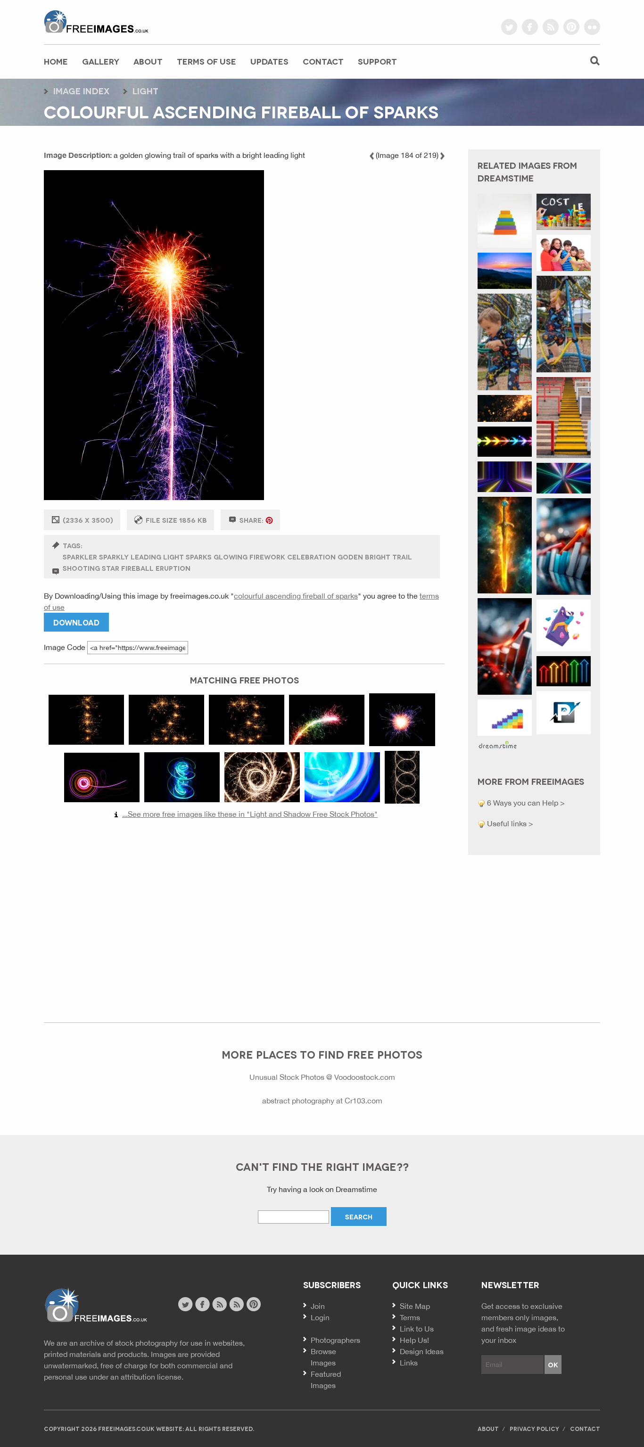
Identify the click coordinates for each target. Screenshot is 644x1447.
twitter (509, 27)
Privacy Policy (534, 1428)
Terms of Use (206, 61)
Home (56, 61)
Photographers (335, 1340)
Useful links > (509, 823)
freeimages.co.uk (96, 21)
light (145, 90)
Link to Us (417, 1328)
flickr (592, 27)
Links (409, 1362)
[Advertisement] (244, 916)
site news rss (219, 1304)
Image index (81, 90)
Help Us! (414, 1340)
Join (318, 1306)
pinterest (571, 27)
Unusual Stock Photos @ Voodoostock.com (322, 1077)
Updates (269, 61)
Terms (410, 1317)
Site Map (415, 1306)
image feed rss (236, 1304)
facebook (530, 27)
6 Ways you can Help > (525, 802)
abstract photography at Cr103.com (322, 1100)
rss (551, 27)
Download (76, 621)
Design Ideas (422, 1351)
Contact (323, 61)
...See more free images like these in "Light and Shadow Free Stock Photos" (250, 814)
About (148, 61)
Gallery (100, 61)
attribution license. (152, 1377)
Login (320, 1317)
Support (377, 61)
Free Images (95, 1305)
